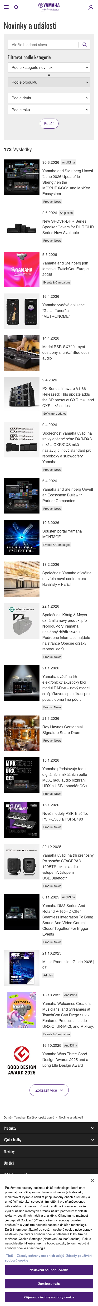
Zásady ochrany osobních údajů (40, 1255)
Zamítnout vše (49, 1283)
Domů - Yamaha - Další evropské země (29, 1117)
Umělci (9, 1163)
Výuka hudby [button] (12, 1140)
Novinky (9, 1151)
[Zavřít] (92, 1180)
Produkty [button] (10, 1128)
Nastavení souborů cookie (49, 1270)
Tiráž (10, 1255)
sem (40, 1243)
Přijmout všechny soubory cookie (49, 1297)
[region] (49, 1240)
